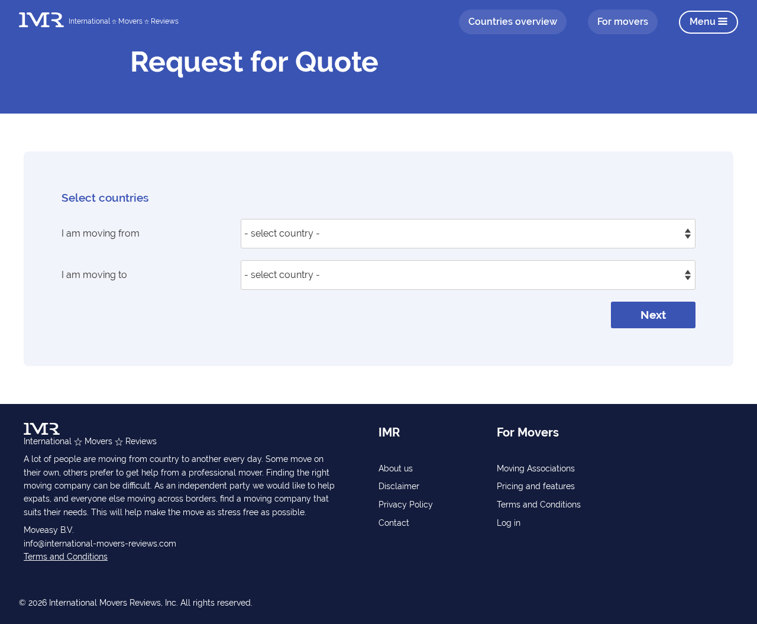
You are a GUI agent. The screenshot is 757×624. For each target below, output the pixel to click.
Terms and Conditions (66, 556)
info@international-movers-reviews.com (100, 543)
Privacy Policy (405, 504)
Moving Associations (536, 468)
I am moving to (94, 274)
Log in (508, 523)
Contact (393, 523)
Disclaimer (398, 486)
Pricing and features (536, 486)
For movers (622, 21)
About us (395, 468)
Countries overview (512, 21)
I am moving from (101, 233)
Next (653, 314)
